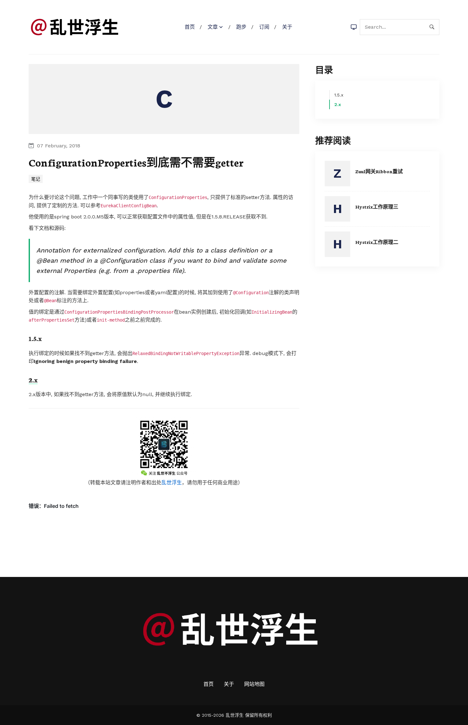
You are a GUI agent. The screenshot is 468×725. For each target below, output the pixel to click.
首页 (190, 27)
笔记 (35, 178)
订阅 (264, 27)
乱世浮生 (171, 483)
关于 (287, 27)
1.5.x (35, 338)
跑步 (241, 27)
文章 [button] (213, 27)
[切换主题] (354, 27)
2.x (33, 379)
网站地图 (254, 684)
